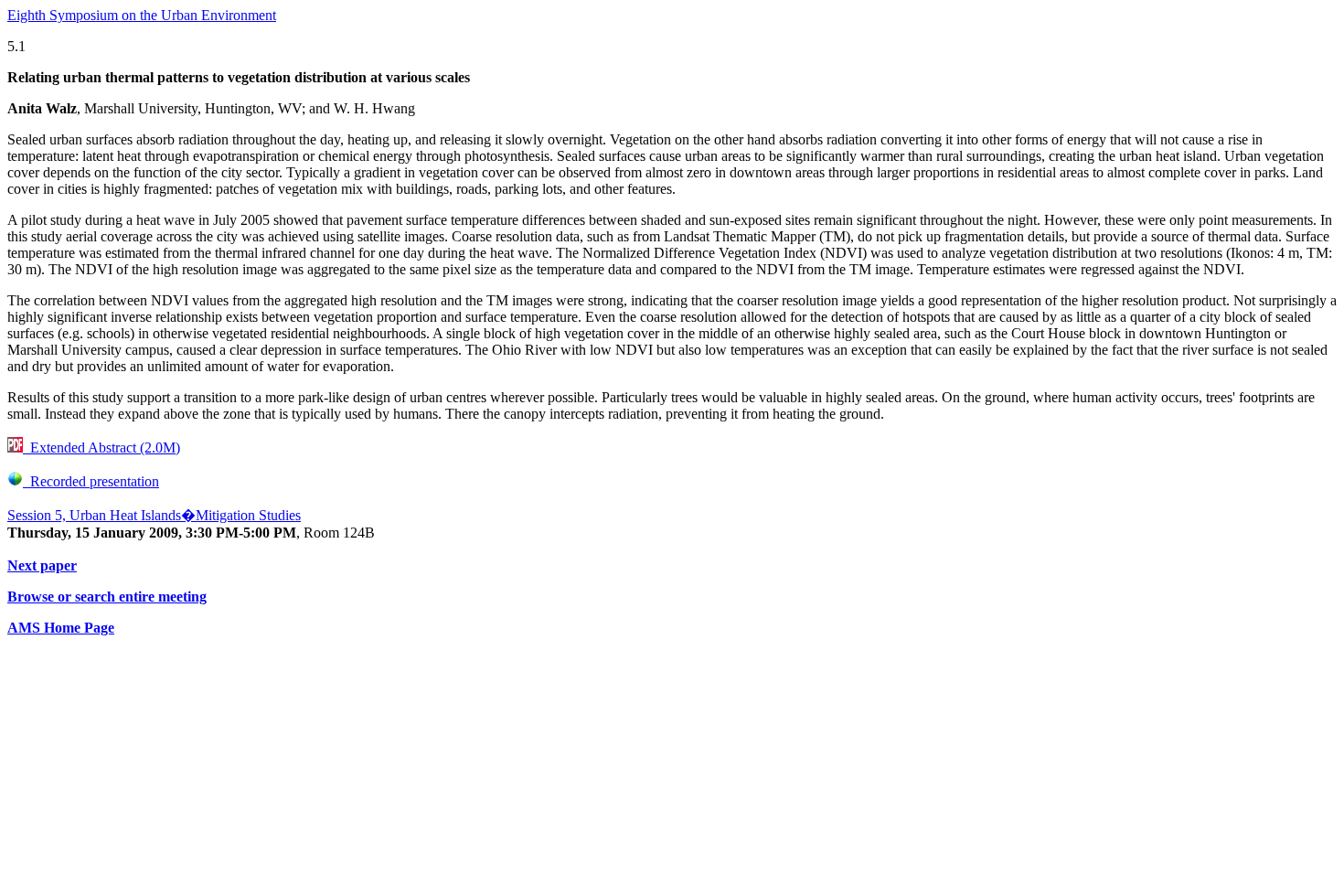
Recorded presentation (91, 481)
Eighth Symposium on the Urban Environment (141, 15)
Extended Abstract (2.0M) (101, 447)
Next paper (42, 565)
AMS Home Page (60, 627)
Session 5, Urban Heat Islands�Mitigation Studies (154, 515)
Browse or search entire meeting (107, 596)
